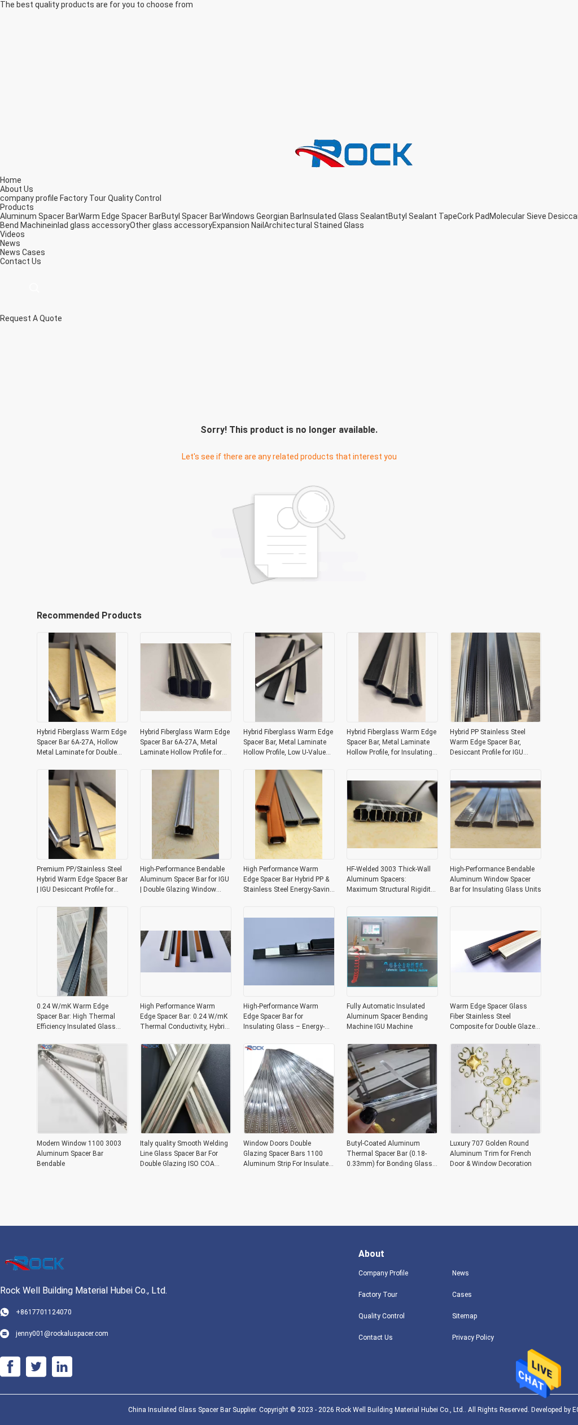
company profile (29, 198)
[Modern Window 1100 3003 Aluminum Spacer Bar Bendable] (82, 1130)
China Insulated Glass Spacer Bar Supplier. (193, 1410)
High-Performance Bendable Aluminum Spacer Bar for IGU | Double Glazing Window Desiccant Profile (184, 880)
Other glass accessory (171, 225)
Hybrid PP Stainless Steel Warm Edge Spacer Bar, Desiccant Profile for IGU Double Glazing (488, 742)
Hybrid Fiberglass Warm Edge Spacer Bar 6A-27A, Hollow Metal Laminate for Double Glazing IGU (81, 742)
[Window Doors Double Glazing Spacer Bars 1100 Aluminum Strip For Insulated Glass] (289, 1130)
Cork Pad (473, 216)
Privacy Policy (473, 1337)
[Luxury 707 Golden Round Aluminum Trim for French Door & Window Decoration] (495, 1130)
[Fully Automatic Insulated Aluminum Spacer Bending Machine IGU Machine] (392, 993)
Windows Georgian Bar (262, 216)
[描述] (34, 288)
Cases (33, 252)
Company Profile (383, 1273)
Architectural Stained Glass (314, 225)
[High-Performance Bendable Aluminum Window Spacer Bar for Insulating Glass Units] (495, 856)
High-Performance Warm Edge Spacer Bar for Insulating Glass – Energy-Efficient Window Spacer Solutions (284, 1017)
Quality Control (134, 198)
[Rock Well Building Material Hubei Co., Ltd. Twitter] (36, 1367)
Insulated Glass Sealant (345, 216)
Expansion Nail (238, 225)
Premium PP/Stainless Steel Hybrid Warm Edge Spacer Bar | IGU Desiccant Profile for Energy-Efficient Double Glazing (82, 880)
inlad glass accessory (90, 225)
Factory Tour (83, 198)
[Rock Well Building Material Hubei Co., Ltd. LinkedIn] (62, 1367)
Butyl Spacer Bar (191, 216)
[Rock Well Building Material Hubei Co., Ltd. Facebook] (10, 1367)
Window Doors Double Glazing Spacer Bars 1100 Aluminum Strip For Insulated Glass (287, 1154)
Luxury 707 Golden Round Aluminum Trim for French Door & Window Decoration (491, 1153)
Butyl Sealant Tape (422, 216)
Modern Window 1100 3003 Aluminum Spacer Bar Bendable (79, 1153)
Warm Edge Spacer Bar (119, 216)
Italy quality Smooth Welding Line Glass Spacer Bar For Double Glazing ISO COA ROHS (184, 1154)
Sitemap (464, 1316)
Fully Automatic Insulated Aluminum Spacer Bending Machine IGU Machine (387, 1016)
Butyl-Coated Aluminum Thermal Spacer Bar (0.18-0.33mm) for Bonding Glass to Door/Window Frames (389, 1154)
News (10, 252)
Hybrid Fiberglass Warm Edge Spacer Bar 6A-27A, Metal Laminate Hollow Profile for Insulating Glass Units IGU (185, 742)
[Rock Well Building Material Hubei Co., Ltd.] (358, 151)
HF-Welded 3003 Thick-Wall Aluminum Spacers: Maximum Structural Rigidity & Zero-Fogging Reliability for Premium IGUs (390, 880)
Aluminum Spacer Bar (39, 216)
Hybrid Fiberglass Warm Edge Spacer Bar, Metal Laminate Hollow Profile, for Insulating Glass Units (391, 742)
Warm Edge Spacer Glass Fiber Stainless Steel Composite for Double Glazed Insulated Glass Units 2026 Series (494, 1017)
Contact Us (375, 1337)
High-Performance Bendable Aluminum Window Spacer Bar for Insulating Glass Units (495, 879)
